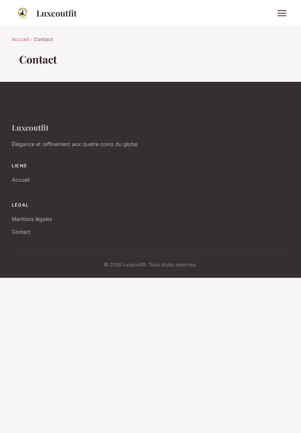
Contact (21, 232)
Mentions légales (32, 219)
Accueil (20, 39)
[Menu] (282, 13)
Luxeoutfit (56, 13)
